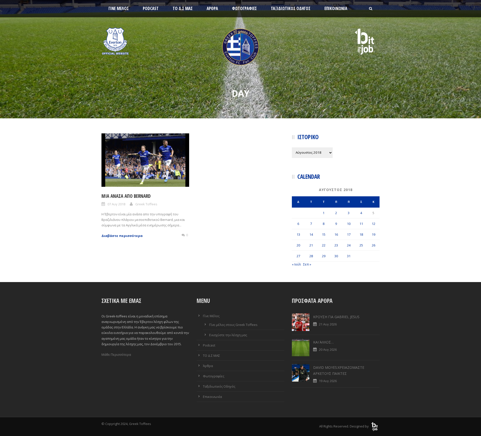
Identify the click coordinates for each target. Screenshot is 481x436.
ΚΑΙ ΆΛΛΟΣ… (323, 342)
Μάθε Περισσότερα (116, 354)
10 (348, 223)
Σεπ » (307, 264)
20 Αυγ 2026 (328, 349)
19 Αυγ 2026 (328, 381)
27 (298, 256)
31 (348, 256)
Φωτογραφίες (244, 8)
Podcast (151, 8)
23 (336, 245)
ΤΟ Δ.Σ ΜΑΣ (183, 8)
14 (311, 234)
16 (336, 234)
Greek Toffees (146, 204)
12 (373, 223)
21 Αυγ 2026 (328, 324)
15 (323, 234)
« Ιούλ (296, 264)
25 (361, 245)
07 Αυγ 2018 (116, 204)
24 (348, 245)
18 (361, 234)
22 (323, 245)
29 (323, 256)
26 (373, 245)
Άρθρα (212, 8)
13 (298, 234)
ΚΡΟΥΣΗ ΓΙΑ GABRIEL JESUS (336, 316)
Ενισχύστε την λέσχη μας (228, 335)
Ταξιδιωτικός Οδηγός (290, 8)
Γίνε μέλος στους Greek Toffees (233, 324)
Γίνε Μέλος (118, 8)
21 (311, 245)
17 (348, 234)
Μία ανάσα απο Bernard (126, 196)
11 (361, 223)
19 (373, 234)
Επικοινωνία (335, 8)
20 (298, 245)
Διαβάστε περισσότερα (122, 235)
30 (336, 256)
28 (311, 256)
